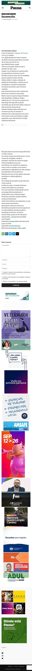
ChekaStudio (23, 669)
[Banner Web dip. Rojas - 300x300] (16, 506)
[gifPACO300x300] (16, 393)
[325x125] (16, 572)
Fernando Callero (7, 19)
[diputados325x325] (16, 552)
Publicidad (10, 666)
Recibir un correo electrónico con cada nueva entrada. (15, 281)
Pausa (3, 11)
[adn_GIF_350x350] (16, 420)
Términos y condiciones (19, 666)
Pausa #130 (14, 221)
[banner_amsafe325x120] (16, 430)
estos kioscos (15, 226)
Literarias (8, 11)
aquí (24, 228)
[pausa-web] (16, 562)
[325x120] (16, 299)
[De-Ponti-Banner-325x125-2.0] (16, 349)
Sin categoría (13, 13)
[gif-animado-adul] (16, 581)
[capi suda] (13, 477)
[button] (30, 8)
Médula (8, 13)
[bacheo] (16, 526)
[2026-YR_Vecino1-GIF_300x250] (16, 369)
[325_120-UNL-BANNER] (16, 309)
